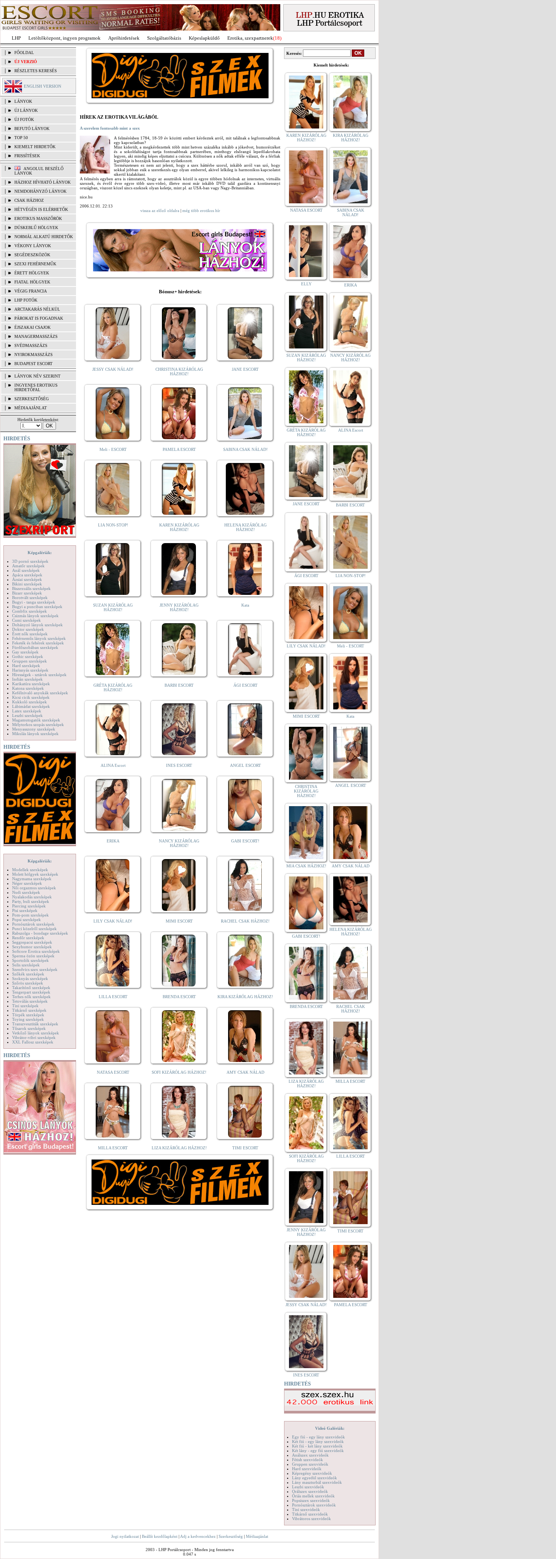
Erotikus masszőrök (38, 218)
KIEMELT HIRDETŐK (35, 146)
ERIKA (113, 841)
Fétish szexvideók (307, 1459)
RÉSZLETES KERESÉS (35, 70)
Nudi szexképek (26, 892)
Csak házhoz (29, 200)
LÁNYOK (23, 101)
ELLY (306, 284)
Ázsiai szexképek (27, 579)
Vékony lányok (32, 245)
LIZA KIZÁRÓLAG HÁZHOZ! (179, 1148)
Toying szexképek (28, 1019)
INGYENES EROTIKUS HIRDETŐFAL (35, 387)
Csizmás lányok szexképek (35, 615)
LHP (16, 38)
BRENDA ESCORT (179, 996)
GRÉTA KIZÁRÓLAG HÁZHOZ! (112, 687)
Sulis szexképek (26, 965)
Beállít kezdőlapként (159, 1536)
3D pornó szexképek (30, 561)
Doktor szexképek (28, 629)
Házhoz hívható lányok (42, 182)
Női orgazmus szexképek (34, 888)
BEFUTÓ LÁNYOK (32, 128)
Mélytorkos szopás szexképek (38, 724)
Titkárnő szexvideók (310, 1514)
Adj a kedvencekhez (198, 1536)
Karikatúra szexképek (31, 683)
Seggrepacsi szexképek (32, 942)
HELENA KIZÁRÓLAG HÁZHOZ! (245, 527)
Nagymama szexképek (31, 878)
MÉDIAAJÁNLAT (30, 408)
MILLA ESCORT (113, 1148)
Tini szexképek (25, 1005)
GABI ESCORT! (245, 841)
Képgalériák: (40, 552)
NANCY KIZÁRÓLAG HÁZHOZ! (179, 843)
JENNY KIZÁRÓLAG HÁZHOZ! (179, 607)
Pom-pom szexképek (30, 915)
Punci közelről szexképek (34, 928)
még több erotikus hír (201, 210)
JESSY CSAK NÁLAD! (113, 369)
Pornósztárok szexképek (33, 924)
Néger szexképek (27, 883)
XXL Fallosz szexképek (32, 1042)
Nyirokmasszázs (33, 354)
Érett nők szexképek (30, 634)
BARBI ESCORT (179, 685)
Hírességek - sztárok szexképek (39, 674)
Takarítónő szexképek (31, 987)
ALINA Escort (113, 765)
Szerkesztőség (231, 1536)
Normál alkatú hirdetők (43, 236)
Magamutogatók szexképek (36, 720)
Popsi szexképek (26, 919)
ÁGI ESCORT (245, 685)
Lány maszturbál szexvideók (317, 1482)
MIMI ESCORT (179, 921)
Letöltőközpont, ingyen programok (64, 38)
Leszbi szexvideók (308, 1487)
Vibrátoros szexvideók (311, 1518)
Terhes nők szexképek (31, 996)
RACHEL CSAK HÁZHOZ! (245, 921)
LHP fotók (25, 300)
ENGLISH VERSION (42, 86)
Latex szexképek (26, 711)
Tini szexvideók (306, 1509)
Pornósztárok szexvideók (314, 1505)
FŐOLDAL (24, 52)
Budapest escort (33, 363)
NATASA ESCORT (113, 1072)
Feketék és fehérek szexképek (38, 643)
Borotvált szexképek (30, 597)
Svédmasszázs (30, 345)
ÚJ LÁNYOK (26, 110)
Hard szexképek (26, 665)
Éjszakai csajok (32, 327)
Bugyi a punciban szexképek (37, 606)
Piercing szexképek (29, 906)
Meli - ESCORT (113, 449)
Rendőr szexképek (28, 937)
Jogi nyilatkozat (125, 1536)
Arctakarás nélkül (37, 309)
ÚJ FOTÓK (24, 119)
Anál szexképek (26, 570)
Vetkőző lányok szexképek (35, 1033)
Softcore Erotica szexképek (36, 951)
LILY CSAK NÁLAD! (112, 921)
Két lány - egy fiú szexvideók (318, 1450)
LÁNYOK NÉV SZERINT (37, 376)
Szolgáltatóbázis (164, 38)
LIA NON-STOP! (113, 525)
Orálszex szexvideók (310, 1491)
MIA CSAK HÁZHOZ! (306, 866)
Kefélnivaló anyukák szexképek (40, 692)
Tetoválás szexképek (30, 1001)
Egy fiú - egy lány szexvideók (318, 1437)
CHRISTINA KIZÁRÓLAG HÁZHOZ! (179, 371)
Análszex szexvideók (310, 1455)
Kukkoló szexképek (29, 702)
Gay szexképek (25, 652)
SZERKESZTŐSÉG (31, 398)
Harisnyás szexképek (30, 670)
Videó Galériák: (330, 1428)
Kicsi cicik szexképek (31, 697)
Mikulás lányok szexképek (35, 733)
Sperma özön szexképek (33, 956)
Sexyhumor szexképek (32, 946)
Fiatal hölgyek (32, 282)
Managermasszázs (35, 336)
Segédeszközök (32, 254)
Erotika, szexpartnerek (250, 38)
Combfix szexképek (29, 611)
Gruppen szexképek (29, 661)
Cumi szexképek (26, 620)
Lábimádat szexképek (31, 706)
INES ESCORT (179, 765)
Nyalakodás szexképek (32, 897)
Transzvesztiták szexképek (35, 1024)
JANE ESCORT (245, 369)
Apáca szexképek (27, 575)
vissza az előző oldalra (159, 210)
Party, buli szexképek (30, 901)
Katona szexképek (28, 688)
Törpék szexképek (28, 1014)
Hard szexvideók (306, 1468)
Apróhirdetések (124, 38)
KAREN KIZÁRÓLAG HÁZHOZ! (179, 527)
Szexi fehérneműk (35, 264)
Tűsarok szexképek (29, 1028)
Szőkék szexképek (28, 974)
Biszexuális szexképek (31, 588)
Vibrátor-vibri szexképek (34, 1037)
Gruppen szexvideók (310, 1464)
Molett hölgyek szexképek (35, 874)
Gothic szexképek (27, 656)
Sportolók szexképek (30, 960)
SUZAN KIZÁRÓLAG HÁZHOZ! (113, 607)
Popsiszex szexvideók (311, 1500)
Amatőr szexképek (28, 566)
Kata (245, 605)
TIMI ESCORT (245, 1148)
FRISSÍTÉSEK (27, 155)
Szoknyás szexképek (30, 978)
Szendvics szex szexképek (34, 969)
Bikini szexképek (27, 584)
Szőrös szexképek (27, 983)
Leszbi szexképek (27, 715)
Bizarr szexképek (27, 593)
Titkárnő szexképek (29, 1010)
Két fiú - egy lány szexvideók (318, 1441)
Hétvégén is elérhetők (41, 209)
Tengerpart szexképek (31, 992)
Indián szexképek (27, 679)
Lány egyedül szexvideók (314, 1477)
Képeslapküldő (204, 38)
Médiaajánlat (257, 1536)
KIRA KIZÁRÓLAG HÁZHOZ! (245, 996)
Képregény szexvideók (312, 1473)
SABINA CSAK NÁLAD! (245, 449)
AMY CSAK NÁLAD (245, 1072)
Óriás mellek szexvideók (313, 1496)
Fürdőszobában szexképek (35, 647)
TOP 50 (21, 137)
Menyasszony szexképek (33, 729)
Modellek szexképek (30, 869)
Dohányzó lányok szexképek (37, 624)
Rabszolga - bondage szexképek (40, 933)
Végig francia (30, 291)
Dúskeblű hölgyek (36, 227)
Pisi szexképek (24, 910)
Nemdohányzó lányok (40, 191)
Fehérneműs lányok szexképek (39, 638)
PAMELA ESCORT (179, 449)
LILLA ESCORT (113, 996)
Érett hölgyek (31, 273)
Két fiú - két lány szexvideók (317, 1446)
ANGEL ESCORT (245, 765)
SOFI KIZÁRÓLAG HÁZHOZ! (179, 1072)
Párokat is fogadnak (38, 318)
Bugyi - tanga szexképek (33, 602)
